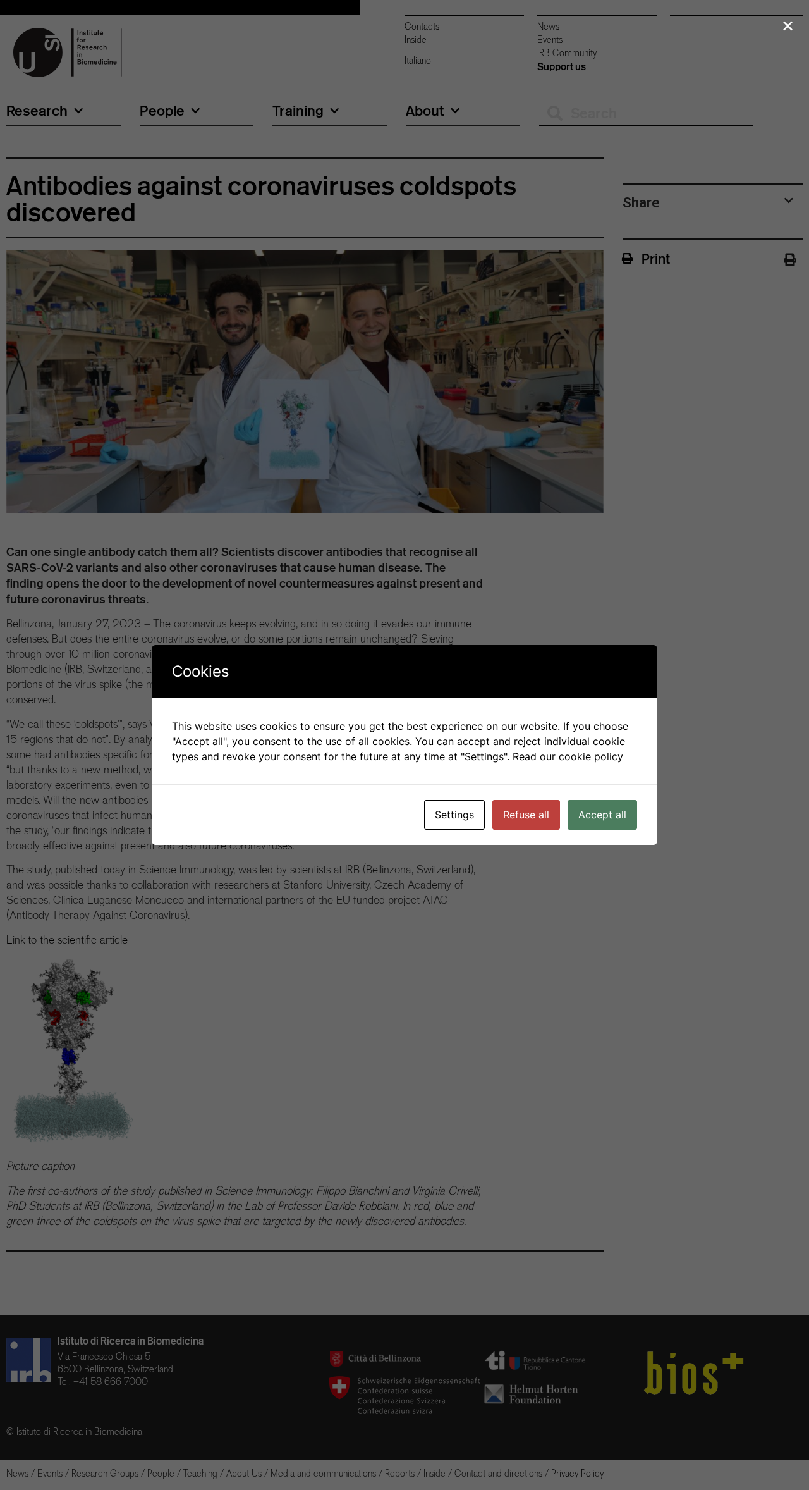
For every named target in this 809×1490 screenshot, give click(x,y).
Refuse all (526, 814)
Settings (454, 814)
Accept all (602, 814)
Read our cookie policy (568, 756)
